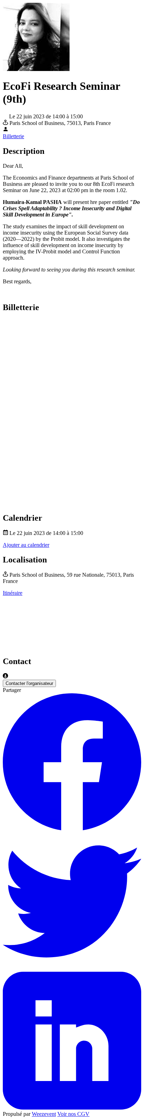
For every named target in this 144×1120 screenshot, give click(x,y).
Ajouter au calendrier (26, 545)
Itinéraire (12, 593)
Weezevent (44, 1114)
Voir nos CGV (73, 1114)
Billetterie (13, 136)
